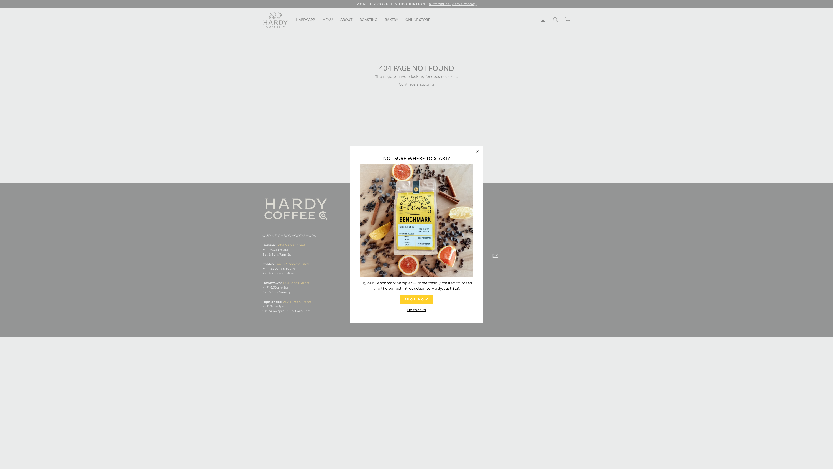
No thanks (416, 310)
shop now (416, 299)
